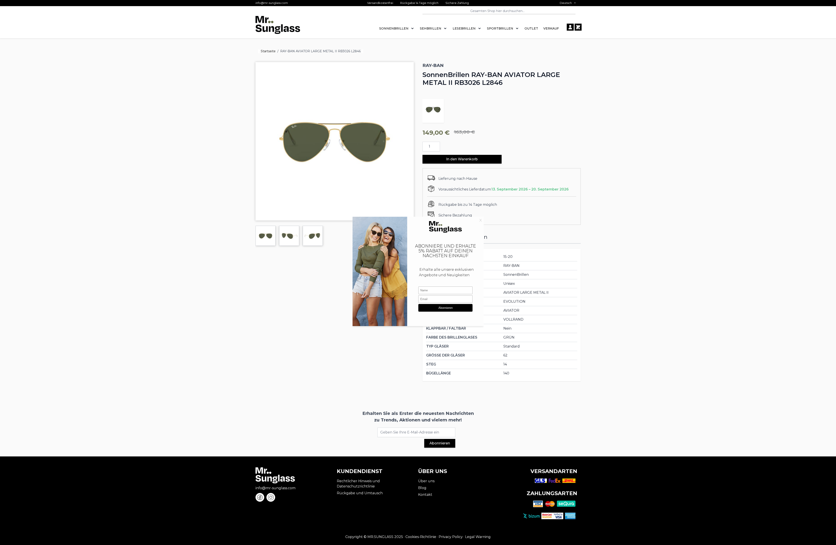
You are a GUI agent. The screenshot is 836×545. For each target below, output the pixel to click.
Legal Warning (478, 537)
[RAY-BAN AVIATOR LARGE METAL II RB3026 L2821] (433, 109)
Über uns (426, 481)
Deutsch (566, 3)
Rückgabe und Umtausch (360, 493)
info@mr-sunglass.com (271, 3)
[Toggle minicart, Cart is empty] (578, 27)
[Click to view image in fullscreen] (334, 141)
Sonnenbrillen (393, 28)
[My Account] (570, 27)
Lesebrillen (464, 28)
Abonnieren (439, 443)
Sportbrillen (500, 28)
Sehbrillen (430, 28)
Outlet (531, 28)
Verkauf (551, 28)
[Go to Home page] (277, 27)
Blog (422, 488)
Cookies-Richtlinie (420, 537)
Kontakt (425, 495)
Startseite (268, 51)
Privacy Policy (451, 537)
